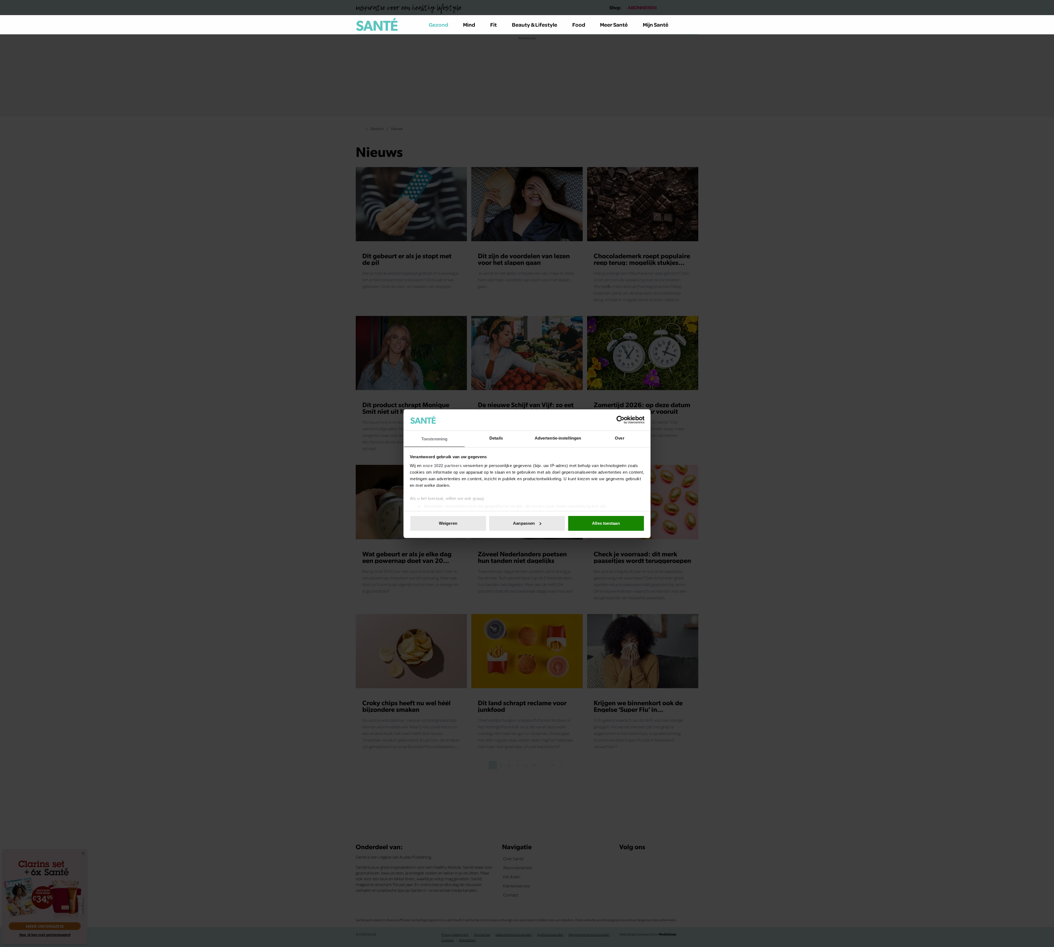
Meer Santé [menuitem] (614, 24)
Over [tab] (619, 437)
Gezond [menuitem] (438, 24)
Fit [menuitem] (493, 24)
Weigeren (448, 523)
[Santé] (377, 24)
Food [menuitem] (578, 24)
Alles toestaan (605, 523)
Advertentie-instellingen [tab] (558, 437)
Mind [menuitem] (469, 24)
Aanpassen (524, 523)
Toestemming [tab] (434, 438)
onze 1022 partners (442, 465)
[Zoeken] (693, 24)
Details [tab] (496, 437)
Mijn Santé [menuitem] (655, 24)
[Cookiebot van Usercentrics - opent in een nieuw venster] (620, 420)
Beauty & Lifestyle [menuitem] (534, 24)
